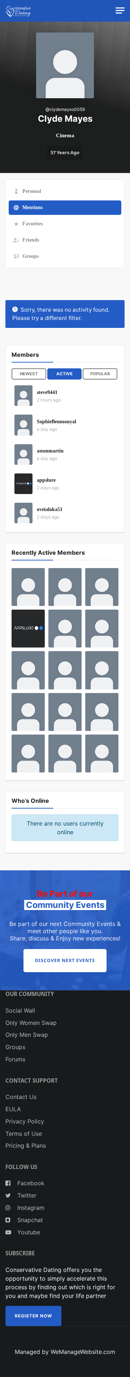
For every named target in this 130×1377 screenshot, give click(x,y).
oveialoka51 (49, 509)
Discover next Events (65, 960)
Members (25, 354)
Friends (30, 240)
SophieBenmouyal (56, 421)
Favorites (32, 223)
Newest (29, 373)
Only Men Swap (26, 1034)
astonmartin (50, 451)
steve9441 (47, 392)
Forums (15, 1059)
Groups (30, 256)
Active (64, 373)
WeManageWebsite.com (83, 1351)
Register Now (33, 1315)
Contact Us (20, 1096)
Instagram (30, 1207)
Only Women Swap (31, 1022)
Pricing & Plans (25, 1145)
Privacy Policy (24, 1121)
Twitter (26, 1195)
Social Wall (20, 1010)
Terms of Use (23, 1133)
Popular (100, 373)
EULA (13, 1109)
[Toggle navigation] (120, 10)
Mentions (32, 207)
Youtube (28, 1232)
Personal (31, 191)
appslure (46, 480)
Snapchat (29, 1220)
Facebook (30, 1183)
